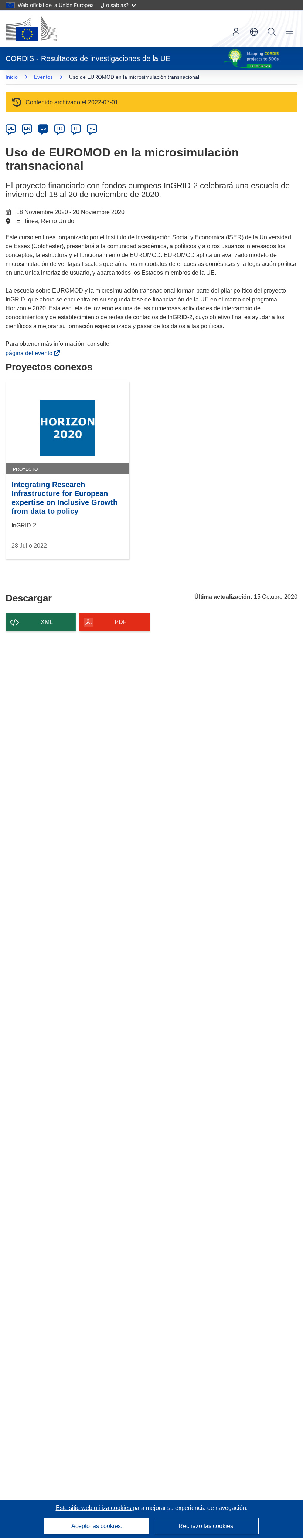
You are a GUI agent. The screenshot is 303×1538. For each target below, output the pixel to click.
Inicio (12, 77)
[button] (254, 32)
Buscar (271, 32)
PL (92, 128)
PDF (121, 622)
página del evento (30, 353)
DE (11, 128)
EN (27, 128)
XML (47, 622)
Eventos (43, 77)
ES (43, 128)
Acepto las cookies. (96, 1526)
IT (76, 128)
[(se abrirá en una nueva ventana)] (31, 28)
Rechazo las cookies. (206, 1526)
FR (59, 128)
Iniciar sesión (236, 32)
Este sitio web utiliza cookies (94, 1508)
